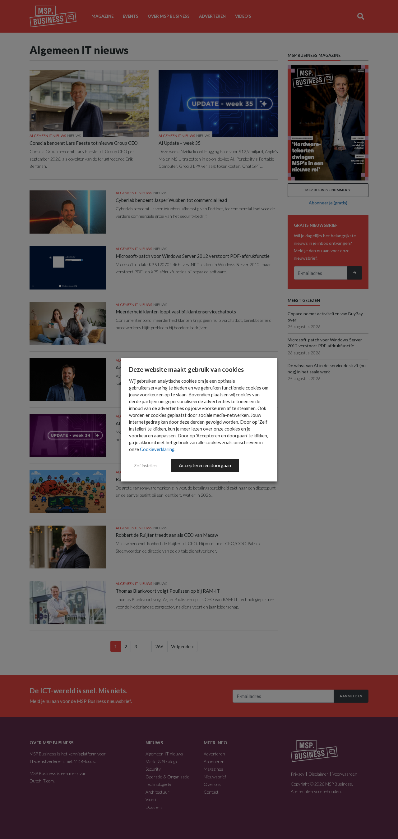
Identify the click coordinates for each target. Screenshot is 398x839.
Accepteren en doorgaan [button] (205, 465)
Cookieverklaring (157, 449)
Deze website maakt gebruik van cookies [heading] (186, 369)
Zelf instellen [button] (145, 465)
